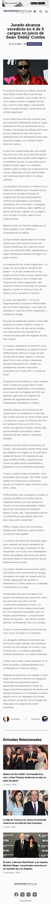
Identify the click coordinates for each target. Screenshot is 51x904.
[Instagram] (29, 894)
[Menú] (46, 11)
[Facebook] (16, 894)
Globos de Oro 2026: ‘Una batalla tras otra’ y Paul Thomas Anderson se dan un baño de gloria (24, 777)
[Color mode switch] (34, 11)
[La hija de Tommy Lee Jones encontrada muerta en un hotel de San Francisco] (25, 802)
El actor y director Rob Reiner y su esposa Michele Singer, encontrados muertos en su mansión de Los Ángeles (25, 865)
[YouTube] (35, 894)
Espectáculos (34, 44)
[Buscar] (41, 11)
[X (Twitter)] (22, 894)
